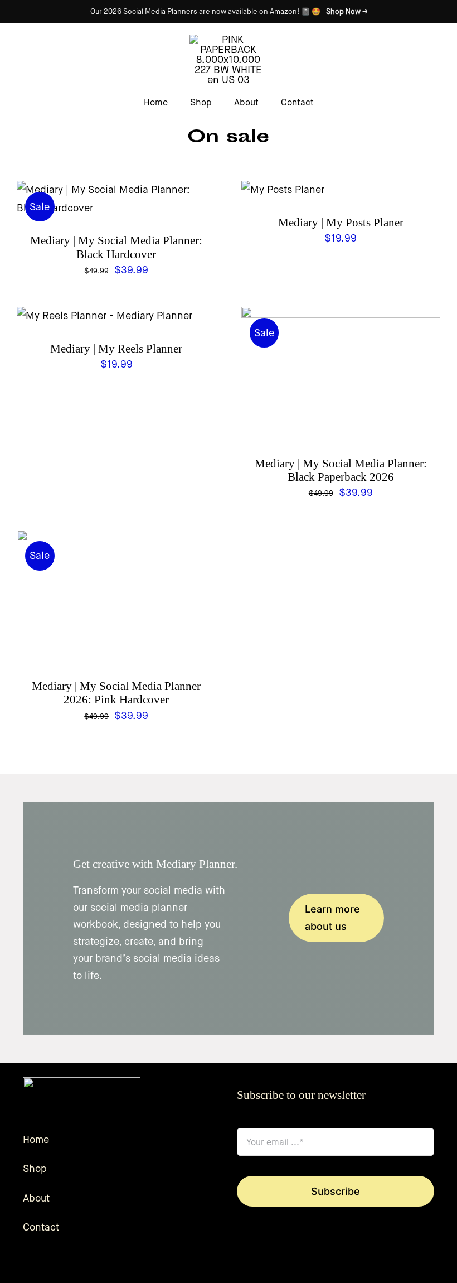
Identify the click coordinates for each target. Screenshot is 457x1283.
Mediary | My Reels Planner (116, 348)
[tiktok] (276, 1262)
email (253, 1116)
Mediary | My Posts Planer (340, 222)
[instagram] (258, 1262)
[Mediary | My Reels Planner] (104, 315)
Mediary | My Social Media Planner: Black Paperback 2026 (341, 470)
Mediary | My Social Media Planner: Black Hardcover (116, 247)
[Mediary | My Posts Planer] (282, 189)
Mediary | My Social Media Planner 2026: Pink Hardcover (116, 692)
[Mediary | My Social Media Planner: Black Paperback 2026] (341, 315)
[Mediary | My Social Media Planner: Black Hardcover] (116, 189)
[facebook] (240, 1262)
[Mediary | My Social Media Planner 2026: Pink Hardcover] (116, 538)
